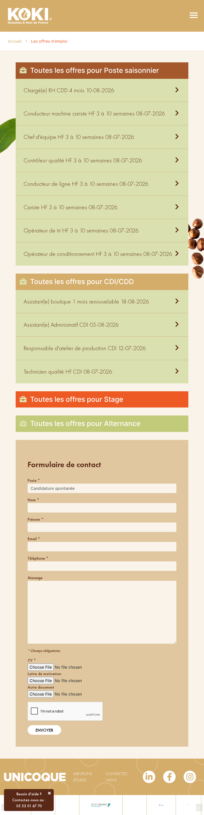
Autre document (41, 687)
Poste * (34, 480)
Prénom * (35, 519)
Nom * (33, 500)
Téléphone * (38, 558)
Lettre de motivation (44, 673)
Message (35, 577)
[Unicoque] (30, 15)
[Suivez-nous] (149, 777)
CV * (32, 660)
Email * (34, 538)
